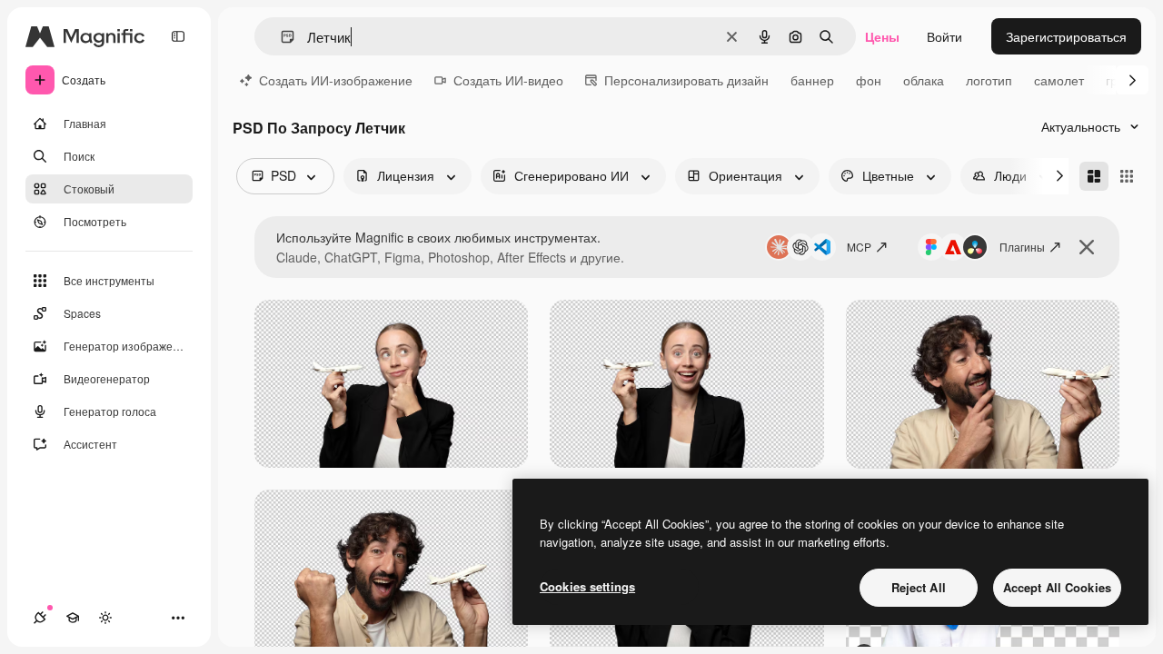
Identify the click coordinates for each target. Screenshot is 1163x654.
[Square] (1126, 176)
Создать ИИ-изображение (336, 80)
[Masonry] (1093, 176)
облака (923, 80)
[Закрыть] (1087, 247)
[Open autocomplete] (280, 37)
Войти (944, 36)
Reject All (918, 587)
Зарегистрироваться (1066, 36)
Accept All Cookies (1057, 587)
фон (868, 80)
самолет (1059, 80)
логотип (989, 80)
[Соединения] (40, 617)
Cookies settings (587, 586)
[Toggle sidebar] (178, 36)
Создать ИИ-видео (508, 80)
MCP (859, 246)
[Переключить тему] (105, 617)
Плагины (1022, 246)
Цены (882, 36)
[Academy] (72, 617)
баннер (812, 80)
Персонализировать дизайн (686, 80)
